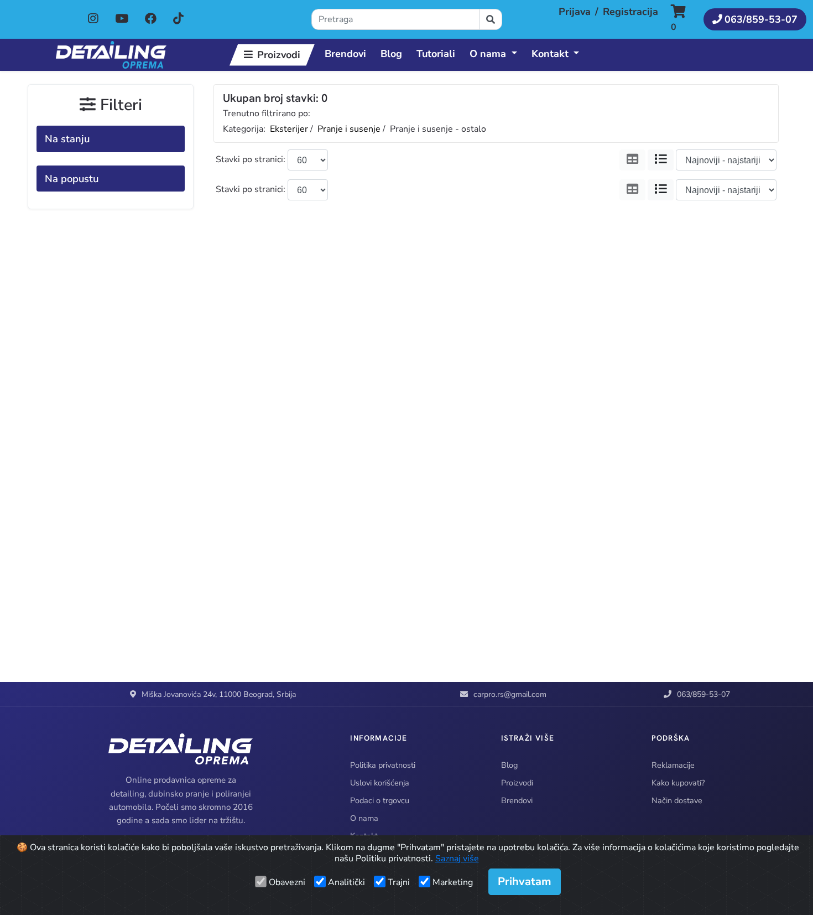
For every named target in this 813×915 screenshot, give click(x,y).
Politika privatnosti (382, 765)
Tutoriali (435, 53)
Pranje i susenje (349, 129)
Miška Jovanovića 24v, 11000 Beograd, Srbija (219, 694)
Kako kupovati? (678, 782)
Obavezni (287, 882)
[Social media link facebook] (151, 19)
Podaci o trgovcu (379, 800)
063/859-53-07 (703, 694)
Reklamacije (673, 765)
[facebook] (152, 19)
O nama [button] (488, 53)
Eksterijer (289, 129)
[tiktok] (178, 19)
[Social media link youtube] (122, 19)
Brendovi (345, 53)
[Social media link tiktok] (178, 19)
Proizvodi (278, 54)
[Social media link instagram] (93, 19)
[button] (683, 19)
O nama (364, 818)
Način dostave (677, 800)
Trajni (399, 882)
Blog (391, 53)
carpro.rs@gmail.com (509, 694)
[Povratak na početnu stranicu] (111, 55)
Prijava (575, 11)
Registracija (630, 11)
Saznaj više (457, 858)
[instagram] (94, 19)
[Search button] (490, 19)
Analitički (346, 882)
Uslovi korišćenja (379, 782)
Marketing (452, 882)
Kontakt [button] (550, 53)
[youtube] (123, 19)
